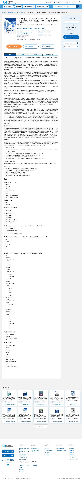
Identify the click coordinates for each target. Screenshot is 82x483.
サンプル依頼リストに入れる (10, 404)
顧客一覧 (72, 452)
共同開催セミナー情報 (61, 450)
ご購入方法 (47, 452)
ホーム (4, 12)
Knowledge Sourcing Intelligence (26, 32)
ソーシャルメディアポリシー (25, 478)
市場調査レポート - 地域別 (24, 452)
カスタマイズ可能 (23, 40)
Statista (21, 467)
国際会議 (35, 465)
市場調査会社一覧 (23, 457)
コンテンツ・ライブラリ (74, 459)
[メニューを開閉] (79, 2)
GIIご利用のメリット (23, 459)
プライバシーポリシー (11, 478)
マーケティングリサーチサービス (36, 451)
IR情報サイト (72, 457)
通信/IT (22, 12)
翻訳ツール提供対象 (37, 40)
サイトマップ (4, 478)
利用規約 (18, 478)
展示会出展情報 (60, 448)
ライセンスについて (70, 33)
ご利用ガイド (46, 445)
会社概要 (72, 448)
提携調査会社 (72, 455)
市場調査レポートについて (13, 12)
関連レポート (48, 54)
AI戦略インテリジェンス (24, 465)
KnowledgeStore (23, 471)
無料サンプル (47, 448)
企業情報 (71, 445)
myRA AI (21, 469)
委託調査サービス (35, 448)
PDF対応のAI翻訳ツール (50, 450)
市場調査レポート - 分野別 (24, 449)
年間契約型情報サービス (24, 455)
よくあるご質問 (47, 455)
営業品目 (72, 450)
